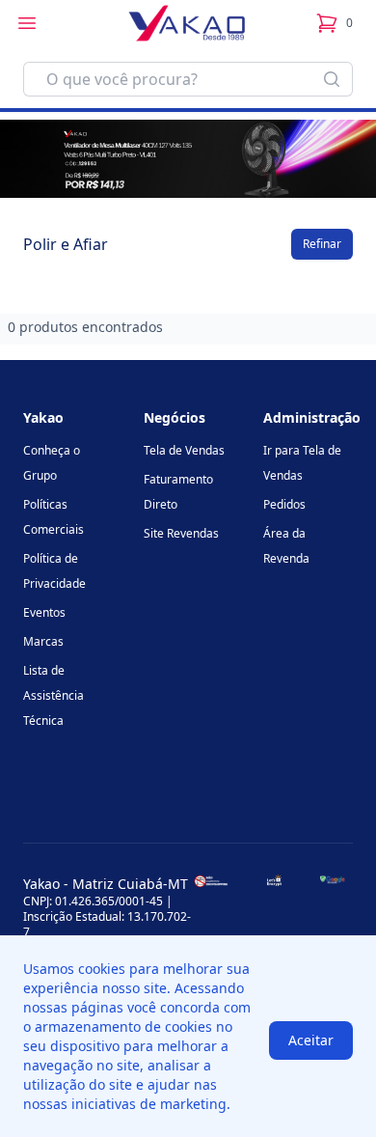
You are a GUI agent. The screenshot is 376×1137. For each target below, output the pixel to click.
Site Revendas (181, 533)
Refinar (322, 244)
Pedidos (284, 504)
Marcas (43, 641)
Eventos (44, 612)
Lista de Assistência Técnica (53, 695)
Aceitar (311, 1040)
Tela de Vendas (184, 450)
